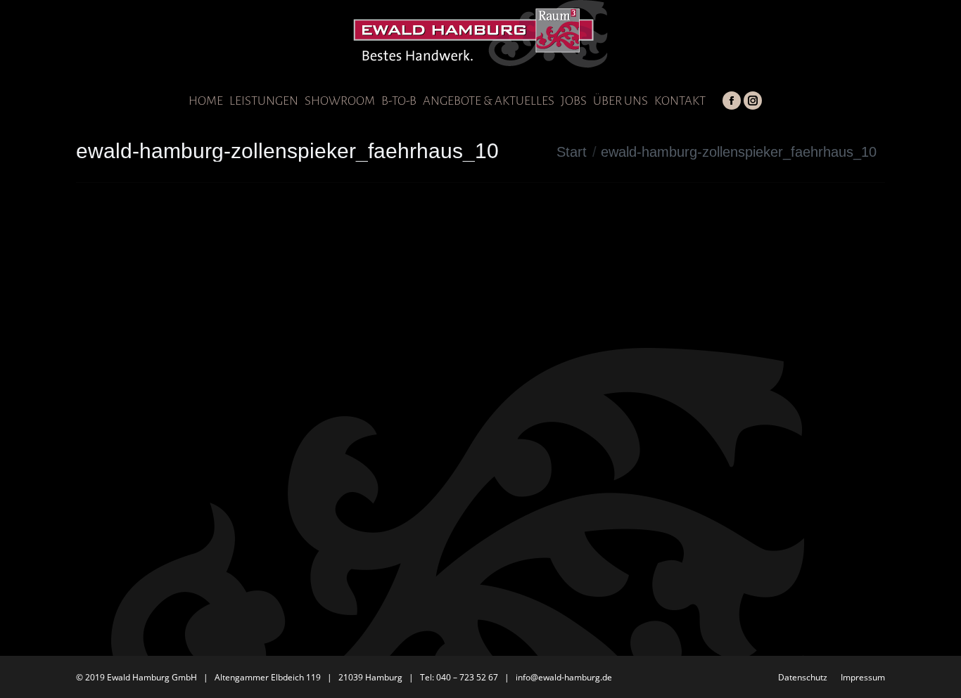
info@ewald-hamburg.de (564, 677)
